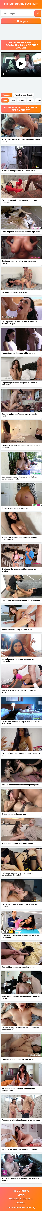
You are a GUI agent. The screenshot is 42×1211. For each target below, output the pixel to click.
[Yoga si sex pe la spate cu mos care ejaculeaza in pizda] (21, 125)
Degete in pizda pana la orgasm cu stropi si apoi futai (19, 384)
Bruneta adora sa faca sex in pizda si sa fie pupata (19, 905)
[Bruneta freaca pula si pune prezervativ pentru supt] (21, 739)
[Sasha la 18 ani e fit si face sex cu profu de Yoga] (21, 676)
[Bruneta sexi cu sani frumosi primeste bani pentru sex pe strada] (21, 463)
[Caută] (37, 13)
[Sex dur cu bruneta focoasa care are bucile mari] (21, 400)
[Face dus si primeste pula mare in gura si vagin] (21, 1106)
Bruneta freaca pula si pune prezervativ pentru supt (21, 754)
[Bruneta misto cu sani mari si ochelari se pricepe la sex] (21, 1074)
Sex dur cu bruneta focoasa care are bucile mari (19, 415)
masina (21, 100)
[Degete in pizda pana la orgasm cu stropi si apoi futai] (21, 368)
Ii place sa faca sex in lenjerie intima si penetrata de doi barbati (17, 874)
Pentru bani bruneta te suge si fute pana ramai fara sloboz (21, 723)
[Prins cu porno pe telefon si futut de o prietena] (21, 217)
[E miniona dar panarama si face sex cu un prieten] (21, 555)
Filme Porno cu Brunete (24, 95)
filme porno (21, 1191)
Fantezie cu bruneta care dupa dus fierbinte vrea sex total (19, 539)
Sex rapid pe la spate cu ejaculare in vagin (19, 967)
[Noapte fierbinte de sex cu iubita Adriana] (21, 339)
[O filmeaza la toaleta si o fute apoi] (21, 494)
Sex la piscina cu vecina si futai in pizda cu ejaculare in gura (19, 323)
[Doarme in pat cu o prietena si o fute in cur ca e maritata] (21, 431)
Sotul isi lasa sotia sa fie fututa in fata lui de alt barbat (21, 997)
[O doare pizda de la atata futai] (21, 800)
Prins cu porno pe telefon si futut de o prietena (21, 232)
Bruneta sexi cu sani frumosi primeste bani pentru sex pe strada (19, 478)
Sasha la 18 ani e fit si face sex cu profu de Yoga (19, 691)
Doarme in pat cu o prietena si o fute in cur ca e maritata (21, 447)
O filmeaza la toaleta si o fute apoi (15, 508)
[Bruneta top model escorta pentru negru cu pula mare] (21, 186)
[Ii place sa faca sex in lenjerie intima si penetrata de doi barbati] (21, 859)
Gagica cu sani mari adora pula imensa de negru (19, 262)
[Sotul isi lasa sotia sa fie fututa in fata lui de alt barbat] (21, 982)
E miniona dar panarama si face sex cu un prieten (19, 570)
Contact (21, 1202)
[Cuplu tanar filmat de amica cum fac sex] (21, 1045)
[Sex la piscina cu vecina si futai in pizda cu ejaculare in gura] (21, 308)
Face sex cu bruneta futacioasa (14, 292)
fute (13, 100)
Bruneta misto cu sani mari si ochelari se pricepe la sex (18, 1090)
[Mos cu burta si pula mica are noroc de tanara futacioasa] (21, 1165)
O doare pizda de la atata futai (14, 814)
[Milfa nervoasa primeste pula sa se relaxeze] (21, 157)
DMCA (21, 1194)
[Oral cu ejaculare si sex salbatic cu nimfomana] (21, 586)
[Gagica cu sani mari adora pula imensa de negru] (21, 247)
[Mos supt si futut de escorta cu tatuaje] (21, 829)
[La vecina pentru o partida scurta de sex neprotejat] (21, 645)
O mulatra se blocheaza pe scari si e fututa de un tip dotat (20, 937)
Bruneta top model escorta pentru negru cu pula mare (19, 201)
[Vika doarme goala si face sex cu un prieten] (21, 1135)
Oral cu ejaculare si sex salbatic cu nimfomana (21, 600)
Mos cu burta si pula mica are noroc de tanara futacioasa (20, 1180)
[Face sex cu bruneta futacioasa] (21, 278)
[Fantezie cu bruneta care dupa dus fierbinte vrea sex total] (21, 523)
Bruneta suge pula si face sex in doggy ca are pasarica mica (20, 1029)
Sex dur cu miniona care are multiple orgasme (20, 785)
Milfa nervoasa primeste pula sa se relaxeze (19, 171)
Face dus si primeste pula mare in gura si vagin (21, 1120)
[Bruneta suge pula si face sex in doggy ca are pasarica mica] (21, 1014)
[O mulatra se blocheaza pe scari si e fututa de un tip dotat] (21, 922)
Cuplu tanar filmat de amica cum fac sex (18, 1059)
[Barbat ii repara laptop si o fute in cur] (21, 616)
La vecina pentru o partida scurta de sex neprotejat (18, 660)
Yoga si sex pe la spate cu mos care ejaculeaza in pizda (21, 140)
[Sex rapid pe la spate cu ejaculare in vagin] (21, 953)
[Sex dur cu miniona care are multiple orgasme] (21, 770)
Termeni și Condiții (21, 1198)
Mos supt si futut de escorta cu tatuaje (17, 844)
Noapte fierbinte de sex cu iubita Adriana (18, 353)
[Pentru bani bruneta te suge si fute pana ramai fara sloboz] (21, 708)
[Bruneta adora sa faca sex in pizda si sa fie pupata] (21, 890)
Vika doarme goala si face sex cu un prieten (19, 1149)
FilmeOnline (21, 4)
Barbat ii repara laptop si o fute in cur (17, 630)
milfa (30, 100)
